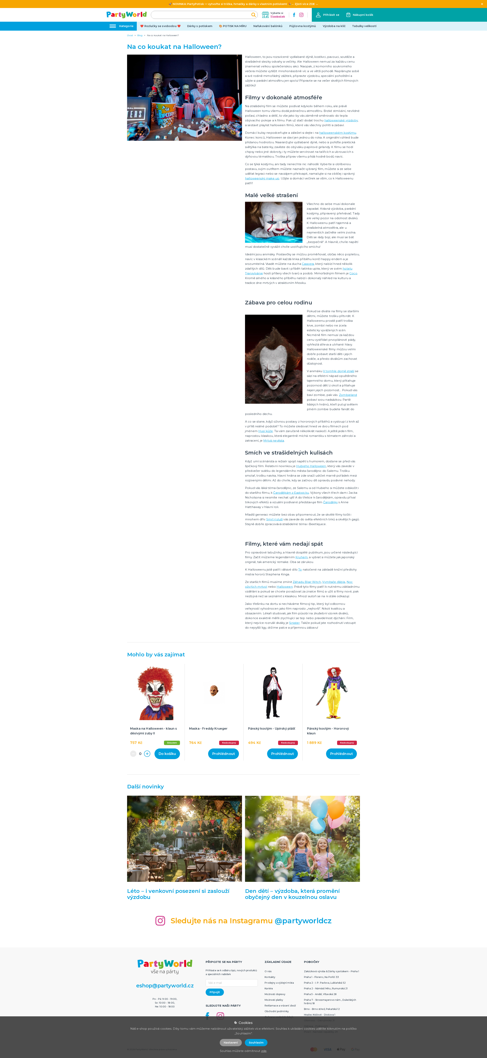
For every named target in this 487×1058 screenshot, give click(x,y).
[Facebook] (294, 15)
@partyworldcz (303, 920)
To (300, 569)
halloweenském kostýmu (337, 133)
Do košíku (167, 754)
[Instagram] (301, 15)
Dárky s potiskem (199, 26)
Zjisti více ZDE (305, 4)
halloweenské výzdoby (341, 120)
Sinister (294, 623)
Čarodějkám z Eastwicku (291, 492)
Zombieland (348, 395)
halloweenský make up (262, 178)
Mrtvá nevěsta (273, 440)
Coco (353, 273)
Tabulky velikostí (364, 26)
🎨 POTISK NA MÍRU (233, 26)
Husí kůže (265, 431)
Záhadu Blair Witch (307, 582)
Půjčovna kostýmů (302, 26)
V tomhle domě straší (338, 371)
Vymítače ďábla (333, 582)
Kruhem (301, 557)
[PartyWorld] (127, 15)
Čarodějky (330, 502)
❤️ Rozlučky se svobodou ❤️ (160, 26)
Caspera (308, 264)
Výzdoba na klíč (334, 26)
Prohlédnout (223, 754)
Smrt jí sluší (274, 519)
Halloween (285, 586)
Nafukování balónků (268, 26)
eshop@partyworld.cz (165, 985)
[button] (327, 15)
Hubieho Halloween (311, 466)
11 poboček (278, 16)
